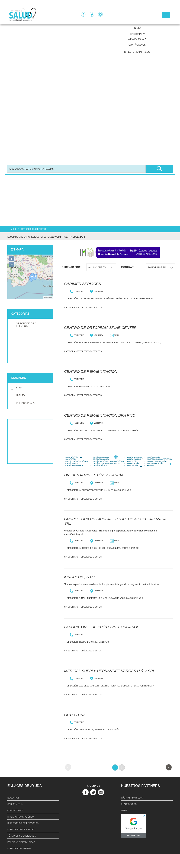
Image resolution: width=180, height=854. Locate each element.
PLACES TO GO (129, 804)
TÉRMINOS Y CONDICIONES (21, 836)
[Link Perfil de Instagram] (101, 792)
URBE (124, 810)
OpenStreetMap (48, 286)
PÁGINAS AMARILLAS (132, 798)
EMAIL (117, 335)
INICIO (137, 28)
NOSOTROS (13, 798)
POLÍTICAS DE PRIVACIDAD (21, 842)
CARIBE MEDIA (14, 804)
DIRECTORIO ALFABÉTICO (20, 817)
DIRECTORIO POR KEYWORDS (22, 823)
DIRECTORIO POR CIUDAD (20, 829)
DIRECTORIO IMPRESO (137, 52)
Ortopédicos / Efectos (89, 307)
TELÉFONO (78, 291)
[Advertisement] (30, 441)
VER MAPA (98, 291)
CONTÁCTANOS (137, 45)
